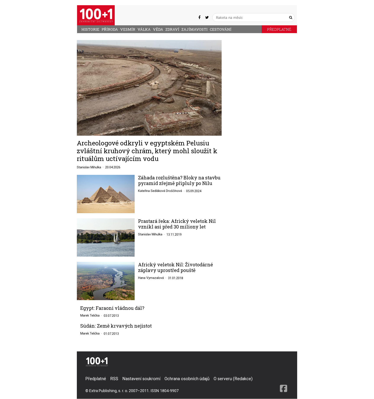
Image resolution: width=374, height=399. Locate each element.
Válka (144, 29)
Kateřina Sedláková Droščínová (160, 191)
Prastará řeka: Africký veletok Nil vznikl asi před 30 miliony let (177, 224)
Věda (158, 29)
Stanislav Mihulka (89, 167)
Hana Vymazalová (151, 278)
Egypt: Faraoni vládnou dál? (112, 308)
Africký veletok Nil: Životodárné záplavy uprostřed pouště (175, 267)
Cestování (220, 29)
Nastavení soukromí (141, 378)
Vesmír (127, 29)
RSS (114, 378)
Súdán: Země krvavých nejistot (116, 326)
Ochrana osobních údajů (187, 378)
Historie (90, 29)
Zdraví (172, 29)
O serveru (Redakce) (233, 378)
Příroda (110, 29)
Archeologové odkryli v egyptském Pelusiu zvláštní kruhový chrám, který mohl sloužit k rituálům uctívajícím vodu (147, 151)
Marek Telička (90, 315)
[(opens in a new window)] (199, 17)
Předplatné (279, 29)
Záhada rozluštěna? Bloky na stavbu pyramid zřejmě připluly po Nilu (179, 180)
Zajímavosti (194, 29)
